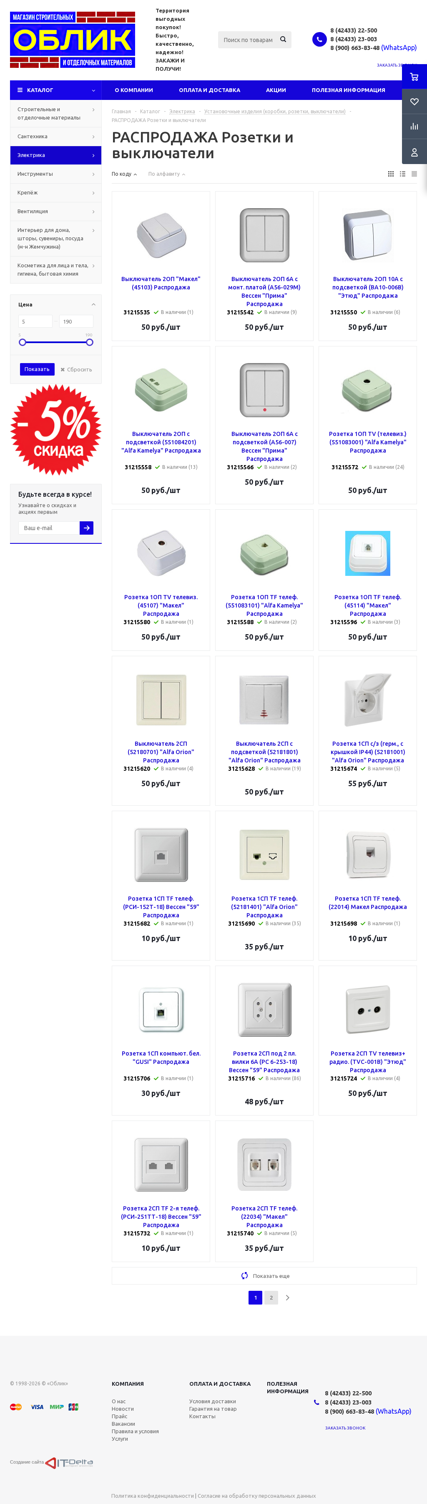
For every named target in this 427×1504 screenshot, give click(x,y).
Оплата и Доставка (209, 90)
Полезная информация (348, 90)
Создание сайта (27, 1461)
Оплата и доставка (220, 1384)
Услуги (120, 1439)
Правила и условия (135, 1431)
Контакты (202, 1416)
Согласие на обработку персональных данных (257, 1496)
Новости (123, 1409)
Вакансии (123, 1424)
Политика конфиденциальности (152, 1496)
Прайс (119, 1416)
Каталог (40, 90)
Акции (276, 90)
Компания (128, 1384)
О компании (134, 90)
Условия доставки (212, 1401)
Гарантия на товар (213, 1409)
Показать (37, 369)
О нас (119, 1401)
